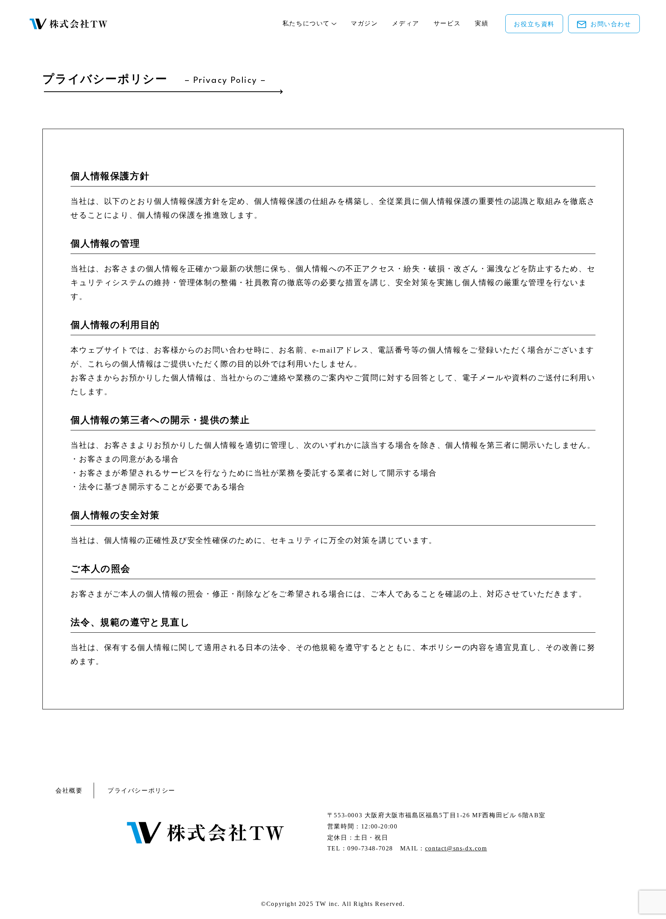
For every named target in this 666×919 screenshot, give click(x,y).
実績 (481, 23)
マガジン (364, 23)
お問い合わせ (610, 24)
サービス (447, 23)
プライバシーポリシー (141, 790)
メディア (405, 23)
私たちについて (306, 23)
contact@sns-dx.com (456, 848)
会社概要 (69, 790)
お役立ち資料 (534, 24)
